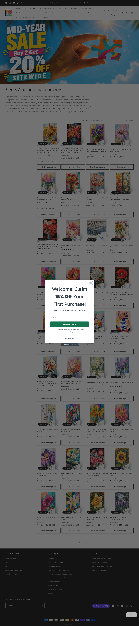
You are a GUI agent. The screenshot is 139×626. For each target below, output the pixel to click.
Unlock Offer (69, 324)
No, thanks (69, 338)
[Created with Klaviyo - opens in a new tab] (69, 344)
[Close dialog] (91, 283)
